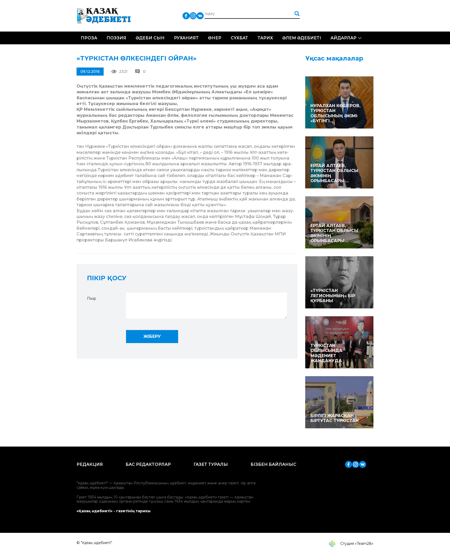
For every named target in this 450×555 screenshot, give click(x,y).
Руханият (186, 37)
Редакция (90, 464)
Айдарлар (343, 37)
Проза (89, 37)
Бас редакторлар (148, 464)
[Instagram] (193, 15)
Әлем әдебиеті (301, 37)
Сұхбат (239, 37)
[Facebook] (186, 15)
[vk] (200, 15)
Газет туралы (210, 464)
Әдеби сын (150, 37)
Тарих (265, 37)
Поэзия (116, 37)
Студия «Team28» (356, 543)
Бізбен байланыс (273, 464)
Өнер (214, 37)
